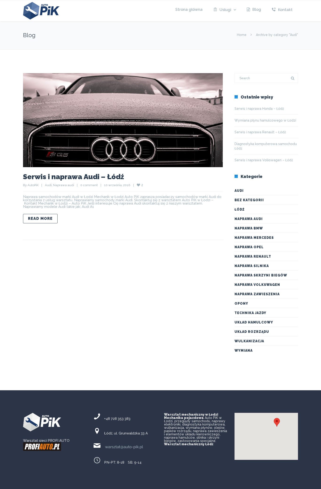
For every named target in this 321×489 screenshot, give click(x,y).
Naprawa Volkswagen (257, 285)
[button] (277, 425)
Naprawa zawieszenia (257, 294)
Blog (256, 9)
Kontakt (285, 10)
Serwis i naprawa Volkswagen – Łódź (264, 160)
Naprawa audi (63, 185)
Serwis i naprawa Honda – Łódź (259, 108)
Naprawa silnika (252, 266)
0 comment (89, 185)
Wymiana (244, 350)
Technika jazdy (250, 313)
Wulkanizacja (249, 341)
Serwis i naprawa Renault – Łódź (260, 132)
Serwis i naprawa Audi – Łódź (73, 177)
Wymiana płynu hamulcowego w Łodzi (265, 120)
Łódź (240, 209)
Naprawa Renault (253, 256)
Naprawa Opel (249, 247)
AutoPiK (33, 185)
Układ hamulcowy (254, 322)
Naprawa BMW (249, 228)
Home (242, 35)
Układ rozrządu (252, 332)
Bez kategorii (249, 200)
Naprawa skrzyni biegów (261, 275)
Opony (241, 303)
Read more (40, 218)
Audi (48, 185)
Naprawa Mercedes (254, 238)
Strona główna (189, 9)
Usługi (225, 10)
